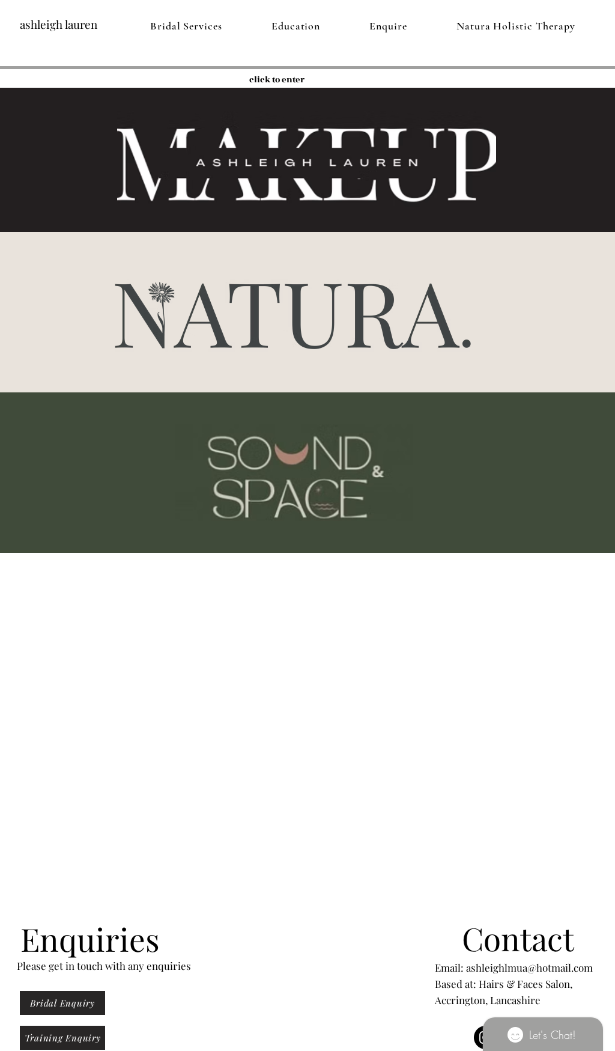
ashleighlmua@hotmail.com (529, 967)
